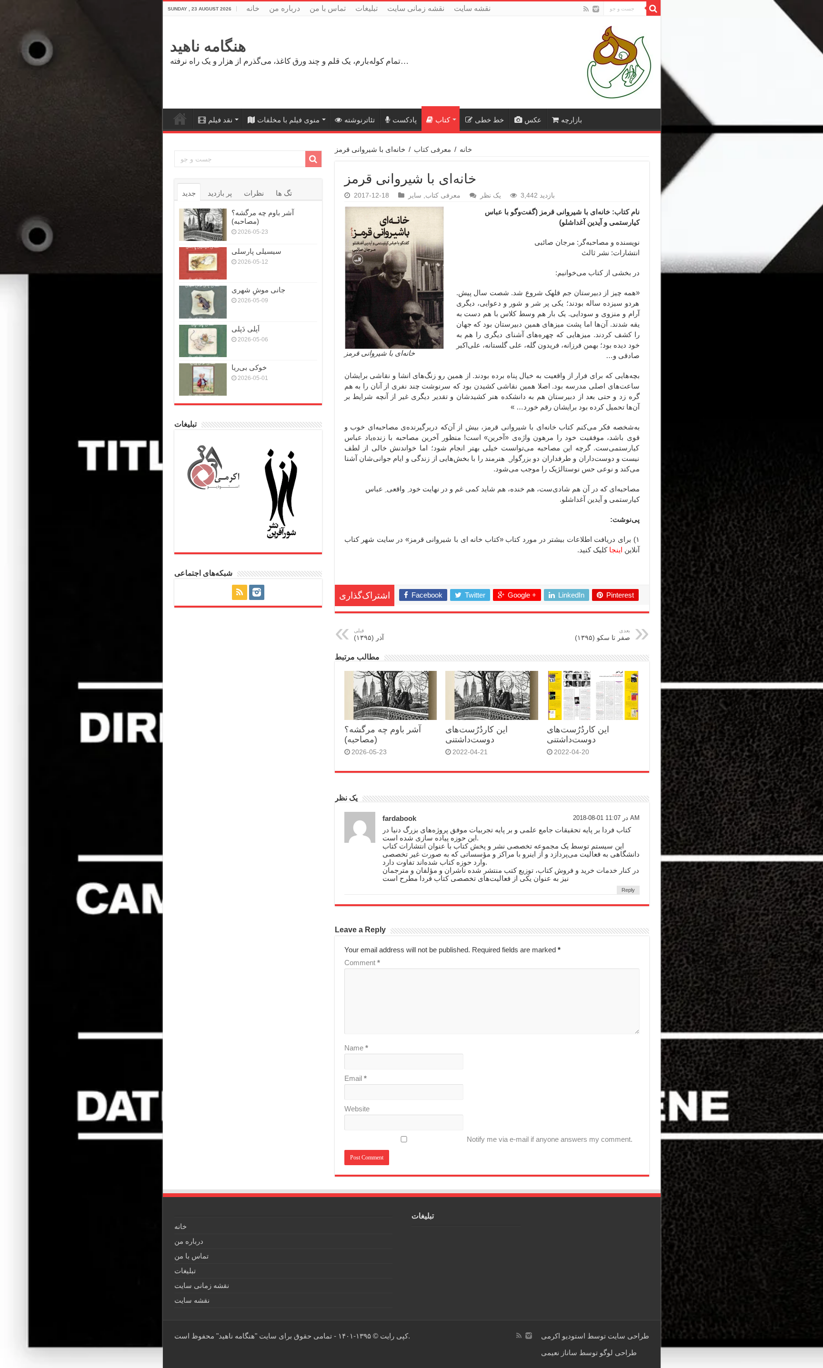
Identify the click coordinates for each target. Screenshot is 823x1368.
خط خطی (489, 120)
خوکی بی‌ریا (249, 367)
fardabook (399, 818)
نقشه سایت (472, 8)
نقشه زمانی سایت (415, 8)
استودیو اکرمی (563, 1336)
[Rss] (586, 9)
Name (356, 1048)
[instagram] (596, 9)
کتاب (442, 120)
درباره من (284, 8)
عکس (533, 120)
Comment (362, 963)
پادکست (404, 120)
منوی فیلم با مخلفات (288, 120)
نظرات (254, 193)
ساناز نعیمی (559, 1352)
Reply (628, 890)
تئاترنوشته (359, 120)
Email (355, 1078)
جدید (189, 193)
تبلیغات (366, 8)
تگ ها (284, 193)
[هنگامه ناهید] (616, 62)
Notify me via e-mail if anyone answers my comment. (549, 1139)
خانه (253, 8)
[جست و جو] (653, 8)
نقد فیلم (220, 120)
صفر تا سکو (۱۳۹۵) (602, 634)
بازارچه (571, 120)
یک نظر (490, 195)
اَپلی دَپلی (245, 329)
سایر (415, 195)
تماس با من (328, 8)
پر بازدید (220, 193)
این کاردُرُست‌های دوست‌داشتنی (476, 734)
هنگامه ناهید (208, 46)
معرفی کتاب (432, 149)
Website (357, 1109)
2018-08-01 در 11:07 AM (606, 817)
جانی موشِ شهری (258, 290)
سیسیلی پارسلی (256, 251)
